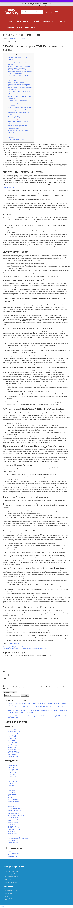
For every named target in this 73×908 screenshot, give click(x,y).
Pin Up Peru (11, 831)
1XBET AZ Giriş (12, 781)
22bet (9, 796)
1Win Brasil (11, 767)
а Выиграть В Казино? (14, 128)
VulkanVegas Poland (14, 840)
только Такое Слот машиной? (16, 139)
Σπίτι (19, 27)
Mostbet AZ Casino (13, 799)
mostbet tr (11, 812)
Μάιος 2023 (11, 744)
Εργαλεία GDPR (9, 899)
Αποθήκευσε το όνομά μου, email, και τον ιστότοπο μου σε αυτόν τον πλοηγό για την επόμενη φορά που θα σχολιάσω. (35, 688)
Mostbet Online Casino (15, 808)
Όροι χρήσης (8, 879)
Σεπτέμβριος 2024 (13, 735)
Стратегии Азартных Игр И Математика (19, 84)
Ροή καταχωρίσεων (14, 853)
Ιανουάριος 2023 (13, 751)
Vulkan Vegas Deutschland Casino (18, 838)
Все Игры (10, 59)
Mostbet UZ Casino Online (16, 815)
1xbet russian (12, 794)
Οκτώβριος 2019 (13, 756)
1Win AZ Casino (12, 765)
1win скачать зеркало (8, 187)
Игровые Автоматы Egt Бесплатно (17, 100)
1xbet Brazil (11, 783)
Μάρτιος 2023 (12, 747)
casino (10, 797)
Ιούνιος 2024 (12, 738)
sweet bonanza (12, 833)
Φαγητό (62, 21)
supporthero (24, 38)
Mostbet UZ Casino (13, 813)
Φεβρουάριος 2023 (14, 749)
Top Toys (10, 21)
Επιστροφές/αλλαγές (11, 876)
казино (10, 844)
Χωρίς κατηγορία (14, 643)
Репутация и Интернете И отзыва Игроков (19, 86)
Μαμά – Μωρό (30, 27)
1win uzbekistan (12, 776)
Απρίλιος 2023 (12, 746)
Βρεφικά (36, 21)
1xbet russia (11, 792)
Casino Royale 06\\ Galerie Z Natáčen (14, 647)
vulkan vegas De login (14, 837)
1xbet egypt (11, 789)
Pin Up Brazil (11, 824)
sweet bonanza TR (13, 835)
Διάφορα (10, 27)
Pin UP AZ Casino (13, 822)
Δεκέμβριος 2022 (13, 753)
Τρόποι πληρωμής (9, 874)
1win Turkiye (11, 774)
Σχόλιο (5, 671)
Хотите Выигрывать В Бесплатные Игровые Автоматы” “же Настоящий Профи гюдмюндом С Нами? (19, 109)
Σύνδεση (10, 851)
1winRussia (11, 778)
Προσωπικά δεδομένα (11, 882)
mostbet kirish (12, 806)
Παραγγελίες (8, 893)
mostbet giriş (12, 805)
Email (5, 678)
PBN (9, 821)
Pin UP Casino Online (14, 829)
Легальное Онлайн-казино (15, 134)
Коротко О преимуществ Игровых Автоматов (20, 93)
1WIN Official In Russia (14, 773)
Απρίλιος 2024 (12, 742)
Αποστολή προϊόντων (11, 871)
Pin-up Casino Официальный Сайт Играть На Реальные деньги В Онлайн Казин (25, 648)
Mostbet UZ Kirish (13, 817)
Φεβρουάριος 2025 (14, 731)
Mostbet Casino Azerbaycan (16, 803)
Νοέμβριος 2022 (13, 754)
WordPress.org (12, 856)
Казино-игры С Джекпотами (15, 102)
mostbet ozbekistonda (14, 810)
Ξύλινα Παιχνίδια (23, 21)
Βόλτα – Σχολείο (49, 21)
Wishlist (7, 896)
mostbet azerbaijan (13, 801)
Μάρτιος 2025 (12, 730)
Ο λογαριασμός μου (10, 891)
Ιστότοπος (6, 682)
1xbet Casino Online (14, 787)
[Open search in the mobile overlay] (32, 12)
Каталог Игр (11, 95)
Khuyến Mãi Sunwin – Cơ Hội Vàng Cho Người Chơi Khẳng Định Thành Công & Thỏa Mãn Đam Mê (36, 714)
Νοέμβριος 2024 (13, 733)
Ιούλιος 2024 (12, 737)
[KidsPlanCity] (11, 14)
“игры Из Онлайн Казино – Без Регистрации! (20, 91)
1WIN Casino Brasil (13, 769)
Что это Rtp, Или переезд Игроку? (17, 57)
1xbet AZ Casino (13, 780)
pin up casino (12, 826)
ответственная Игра (13, 116)
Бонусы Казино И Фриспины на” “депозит (19, 70)
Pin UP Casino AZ (13, 828)
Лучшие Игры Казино (14, 61)
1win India (11, 771)
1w (8, 764)
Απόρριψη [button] (3, 906)
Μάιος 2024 (11, 740)
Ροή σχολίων (12, 855)
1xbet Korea (11, 790)
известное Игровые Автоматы (16, 82)
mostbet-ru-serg (13, 819)
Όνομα (5, 675)
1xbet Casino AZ (13, 785)
